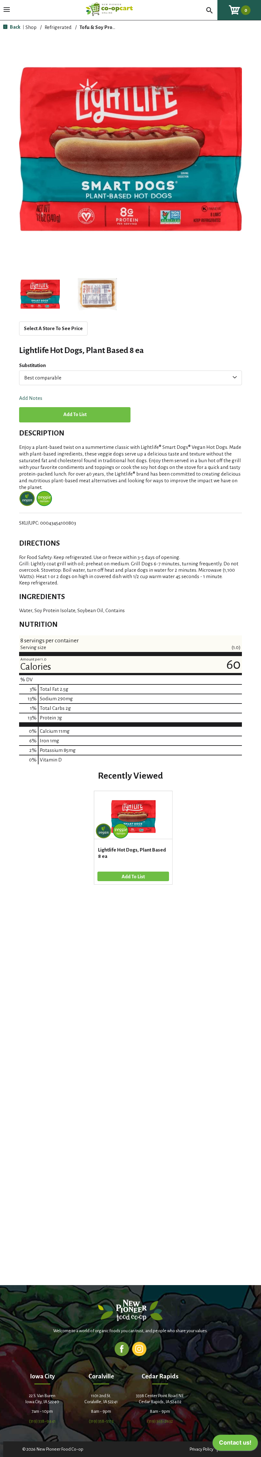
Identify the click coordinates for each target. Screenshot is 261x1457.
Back (14, 27)
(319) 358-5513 (101, 1421)
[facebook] (122, 1348)
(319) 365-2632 (160, 1421)
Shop (31, 27)
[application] (235, 1444)
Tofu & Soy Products (102, 27)
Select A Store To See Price (53, 328)
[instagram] (139, 1348)
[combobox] (130, 378)
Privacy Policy (201, 1449)
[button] (40, 294)
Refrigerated (58, 27)
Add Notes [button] (30, 398)
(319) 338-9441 (42, 1421)
